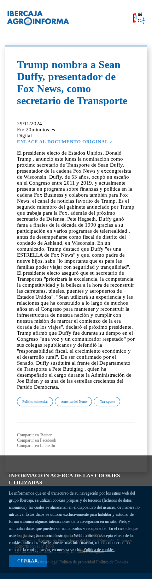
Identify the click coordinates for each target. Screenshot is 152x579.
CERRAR (27, 561)
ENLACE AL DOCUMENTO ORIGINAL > (64, 141)
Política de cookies (99, 549)
